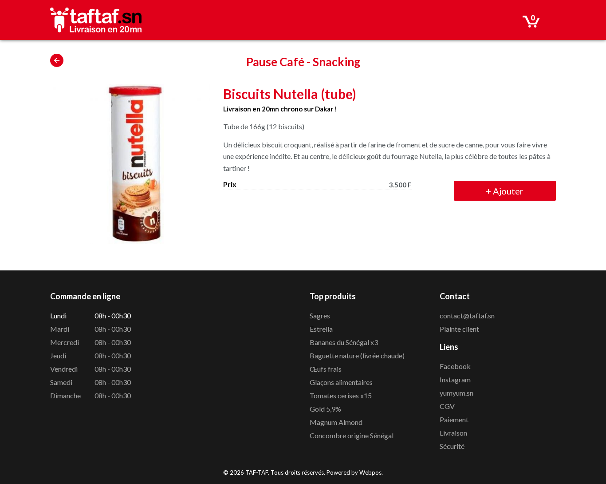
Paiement (454, 419)
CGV (447, 406)
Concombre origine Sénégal (352, 435)
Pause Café (275, 62)
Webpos (370, 472)
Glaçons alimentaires (341, 382)
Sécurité (452, 446)
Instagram (455, 379)
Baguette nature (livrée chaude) (357, 355)
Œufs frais (326, 369)
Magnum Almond (336, 422)
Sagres (320, 315)
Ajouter (504, 191)
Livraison (453, 432)
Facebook (455, 366)
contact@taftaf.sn (467, 315)
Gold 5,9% (325, 409)
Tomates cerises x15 (341, 395)
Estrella (321, 329)
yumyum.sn (456, 393)
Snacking (336, 62)
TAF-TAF (256, 472)
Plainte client (459, 329)
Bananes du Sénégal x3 (344, 342)
